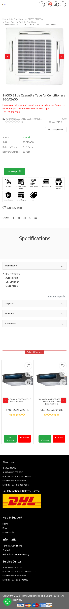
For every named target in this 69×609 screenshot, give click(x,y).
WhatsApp (13, 171)
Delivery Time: (10, 147)
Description (11, 265)
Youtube (26, 437)
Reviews (9, 313)
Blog (5, 528)
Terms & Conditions (12, 546)
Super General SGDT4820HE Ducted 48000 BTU (17, 400)
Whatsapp (10, 440)
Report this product (57, 296)
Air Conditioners (18, 18)
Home (5, 18)
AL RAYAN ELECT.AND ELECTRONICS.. (24, 119)
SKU (5, 142)
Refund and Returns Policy (16, 554)
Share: (6, 217)
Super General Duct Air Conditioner (21, 21)
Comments (10, 323)
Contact (6, 550)
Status (6, 137)
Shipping (9, 303)
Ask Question (57, 129)
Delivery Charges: (11, 152)
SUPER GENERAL (36, 18)
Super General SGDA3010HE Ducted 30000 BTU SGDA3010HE (51, 401)
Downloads (8, 532)
